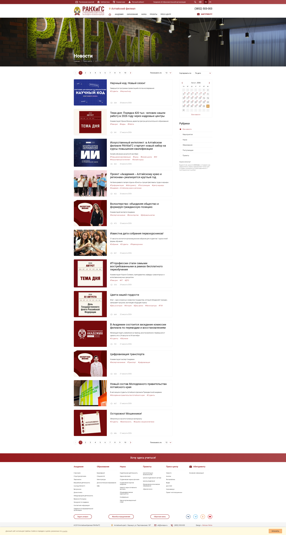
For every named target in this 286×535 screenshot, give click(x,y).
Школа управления (149, 481)
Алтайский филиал (123, 8)
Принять (275, 531)
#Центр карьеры (158, 185)
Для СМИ (169, 486)
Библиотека (105, 2)
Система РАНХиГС (79, 486)
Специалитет (101, 476)
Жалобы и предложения (121, 517)
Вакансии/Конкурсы (80, 499)
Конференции (124, 497)
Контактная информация (82, 505)
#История (128, 305)
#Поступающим (144, 185)
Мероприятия (188, 134)
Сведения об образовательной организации (169, 2)
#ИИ (155, 157)
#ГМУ (161, 305)
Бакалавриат (101, 473)
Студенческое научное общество (127, 483)
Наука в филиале (125, 476)
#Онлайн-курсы (138, 159)
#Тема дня (114, 124)
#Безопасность (125, 422)
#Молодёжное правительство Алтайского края (127, 395)
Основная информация (196, 473)
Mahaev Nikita (207, 525)
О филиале (77, 473)
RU (206, 2)
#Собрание (114, 244)
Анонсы (168, 476)
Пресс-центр (87, 61)
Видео (168, 483)
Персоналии (77, 479)
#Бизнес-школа (146, 157)
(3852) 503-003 (203, 8)
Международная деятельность (83, 496)
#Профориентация (117, 185)
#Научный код (125, 91)
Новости (168, 473)
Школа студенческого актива (152, 478)
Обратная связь (160, 517)
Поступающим (188, 150)
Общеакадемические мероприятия (126, 493)
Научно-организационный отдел (128, 501)
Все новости (195, 114)
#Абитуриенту (131, 185)
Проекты (186, 155)
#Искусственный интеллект (120, 159)
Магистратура (101, 479)
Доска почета (78, 492)
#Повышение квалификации (120, 157)
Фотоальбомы (170, 479)
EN (210, 2)
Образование (187, 145)
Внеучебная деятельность (82, 483)
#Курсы (136, 157)
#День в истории (116, 305)
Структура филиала (80, 476)
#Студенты (114, 91)
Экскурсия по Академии (81, 502)
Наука (185, 140)
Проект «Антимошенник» (174, 492)
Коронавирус (170, 489)
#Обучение (124, 338)
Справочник (120, 2)
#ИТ (121, 280)
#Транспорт (131, 362)
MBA (98, 486)
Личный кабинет (138, 2)
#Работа (131, 124)
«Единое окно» (147, 489)
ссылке (64, 531)
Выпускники (77, 489)
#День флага (138, 305)
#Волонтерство (133, 215)
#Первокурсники (136, 244)
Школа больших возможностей (148, 473)
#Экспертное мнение (117, 215)
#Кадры (123, 124)
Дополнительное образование (106, 483)
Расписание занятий (86, 2)
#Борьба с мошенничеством (144, 422)
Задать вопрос (82, 517)
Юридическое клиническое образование (151, 485)
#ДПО (127, 280)
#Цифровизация (144, 362)
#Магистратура (151, 305)
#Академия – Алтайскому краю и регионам (125, 188)
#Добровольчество (148, 215)
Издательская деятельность (129, 473)
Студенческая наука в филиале (129, 479)
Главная (77, 61)
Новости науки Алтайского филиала (128, 488)
